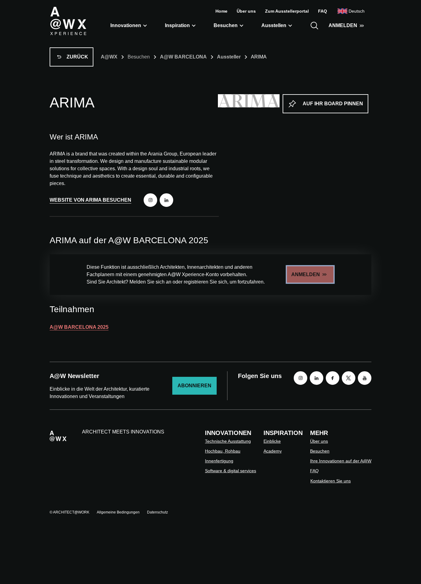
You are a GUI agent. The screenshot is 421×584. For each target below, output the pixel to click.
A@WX (109, 56)
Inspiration (177, 25)
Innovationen (125, 25)
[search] (314, 25)
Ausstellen (273, 25)
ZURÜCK (77, 56)
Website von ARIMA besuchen (90, 200)
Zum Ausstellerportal (287, 11)
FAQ (322, 11)
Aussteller (229, 56)
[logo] (68, 20)
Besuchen (226, 25)
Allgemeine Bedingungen (118, 512)
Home (221, 11)
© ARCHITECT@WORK (69, 512)
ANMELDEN (343, 25)
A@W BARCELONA (183, 56)
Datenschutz (157, 512)
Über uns (246, 11)
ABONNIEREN (194, 385)
